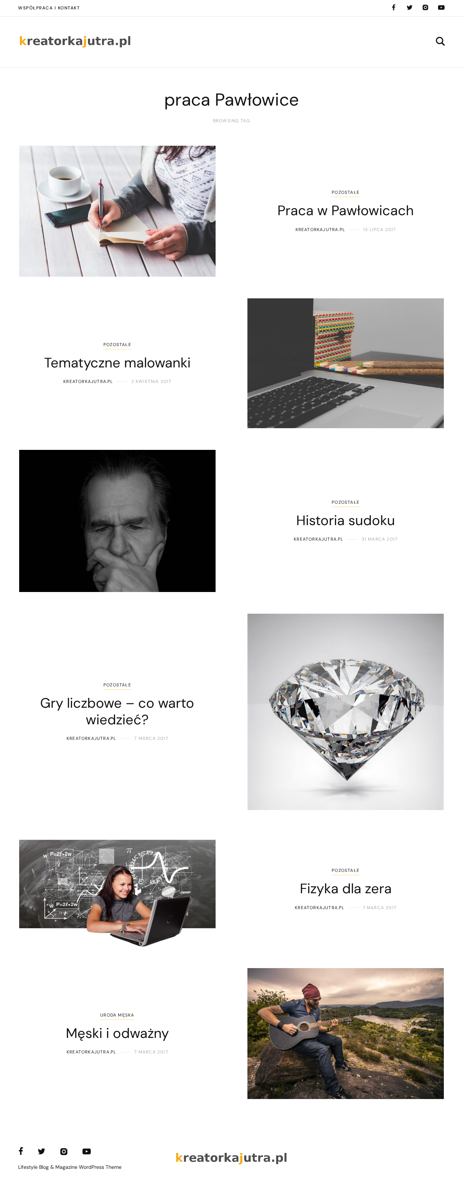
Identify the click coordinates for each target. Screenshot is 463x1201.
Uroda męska (117, 1015)
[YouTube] (441, 7)
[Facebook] (393, 7)
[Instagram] (425, 7)
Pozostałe (346, 192)
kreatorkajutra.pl (320, 230)
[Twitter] (409, 7)
